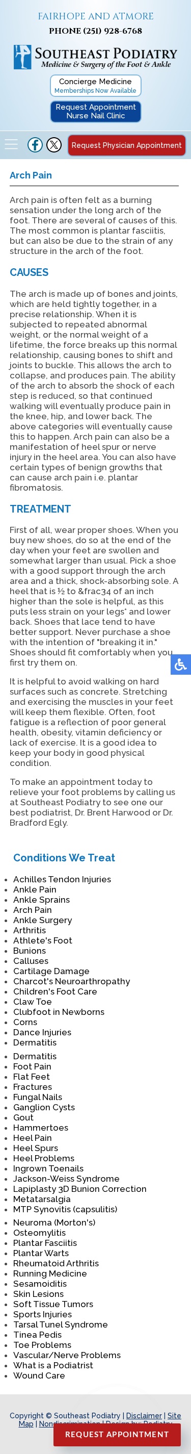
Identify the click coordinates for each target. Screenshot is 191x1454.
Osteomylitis (39, 1233)
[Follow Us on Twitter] (54, 150)
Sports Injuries (42, 1314)
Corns (25, 1022)
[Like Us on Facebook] (35, 150)
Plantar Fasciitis (45, 1243)
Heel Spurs (35, 1148)
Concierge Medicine (95, 85)
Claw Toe (32, 1002)
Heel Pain (32, 1138)
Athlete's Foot (42, 940)
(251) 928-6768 (112, 31)
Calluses (30, 961)
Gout (23, 1117)
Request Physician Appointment (127, 145)
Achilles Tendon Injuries (62, 879)
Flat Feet (31, 1077)
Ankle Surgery (42, 920)
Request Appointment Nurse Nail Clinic (96, 111)
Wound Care (39, 1375)
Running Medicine (50, 1273)
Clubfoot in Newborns (58, 1012)
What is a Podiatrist (53, 1365)
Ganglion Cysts (44, 1107)
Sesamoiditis (40, 1284)
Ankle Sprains (41, 900)
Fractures (32, 1087)
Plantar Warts (41, 1253)
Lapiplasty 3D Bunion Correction (80, 1189)
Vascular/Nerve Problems (67, 1355)
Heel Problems (43, 1158)
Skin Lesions (38, 1294)
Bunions (29, 951)
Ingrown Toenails (48, 1168)
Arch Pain (32, 910)
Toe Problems (42, 1345)
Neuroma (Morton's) (54, 1222)
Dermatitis (35, 1042)
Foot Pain (32, 1066)
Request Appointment (117, 1435)
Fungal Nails (37, 1097)
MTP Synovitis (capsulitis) (65, 1209)
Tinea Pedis (37, 1335)
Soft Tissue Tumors (53, 1304)
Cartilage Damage (51, 971)
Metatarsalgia (42, 1199)
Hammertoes (40, 1128)
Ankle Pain (35, 889)
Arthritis (29, 930)
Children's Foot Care (55, 991)
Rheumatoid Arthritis (56, 1263)
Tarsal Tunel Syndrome (60, 1324)
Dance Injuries (42, 1032)
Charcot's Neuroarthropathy (71, 981)
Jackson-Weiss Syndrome (66, 1179)
